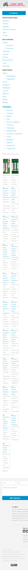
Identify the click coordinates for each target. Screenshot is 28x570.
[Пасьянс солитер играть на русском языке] (15, 310)
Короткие (9, 48)
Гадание (9, 142)
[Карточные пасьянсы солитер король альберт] (15, 255)
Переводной (11, 76)
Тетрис (5, 35)
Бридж (5, 99)
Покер (5, 82)
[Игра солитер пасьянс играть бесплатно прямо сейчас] (15, 201)
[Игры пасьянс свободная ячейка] (15, 394)
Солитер (9, 113)
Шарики (6, 26)
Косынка (9, 110)
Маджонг (6, 21)
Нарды (5, 42)
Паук (8, 119)
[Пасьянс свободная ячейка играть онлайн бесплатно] (6, 341)
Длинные (9, 45)
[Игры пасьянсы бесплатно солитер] (6, 394)
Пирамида (10, 128)
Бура (4, 96)
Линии (5, 23)
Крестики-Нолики (9, 29)
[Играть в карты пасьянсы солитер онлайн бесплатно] (6, 227)
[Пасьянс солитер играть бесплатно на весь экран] (15, 341)
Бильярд (6, 66)
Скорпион (10, 125)
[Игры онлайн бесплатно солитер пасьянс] (6, 367)
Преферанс (7, 88)
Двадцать (10, 139)
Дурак (5, 73)
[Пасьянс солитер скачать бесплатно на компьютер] (6, 313)
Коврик (9, 116)
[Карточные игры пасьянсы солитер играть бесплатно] (6, 428)
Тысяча (5, 90)
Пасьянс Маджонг (13, 122)
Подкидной (10, 79)
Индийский (10, 145)
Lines (4, 63)
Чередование (11, 131)
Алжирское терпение (14, 133)
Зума (4, 32)
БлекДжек (6, 85)
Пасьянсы (7, 107)
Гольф (8, 136)
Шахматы (6, 51)
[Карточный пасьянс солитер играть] (6, 452)
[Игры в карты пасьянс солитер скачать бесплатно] (6, 256)
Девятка (6, 93)
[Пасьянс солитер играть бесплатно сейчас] (15, 282)
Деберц (5, 102)
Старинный (10, 148)
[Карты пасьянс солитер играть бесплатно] (15, 424)
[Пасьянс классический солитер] (15, 363)
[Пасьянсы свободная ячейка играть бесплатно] (15, 225)
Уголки (5, 57)
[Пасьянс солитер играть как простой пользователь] (6, 197)
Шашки (5, 54)
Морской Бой (7, 60)
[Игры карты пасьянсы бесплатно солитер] (6, 282)
